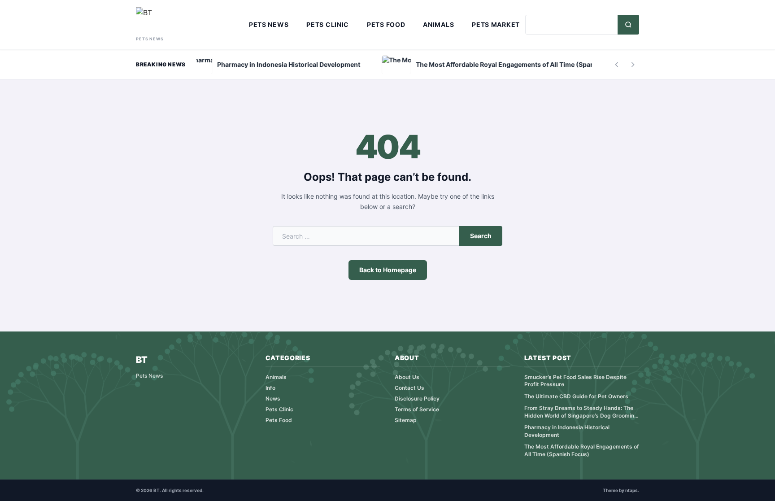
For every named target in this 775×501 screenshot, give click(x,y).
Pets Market (496, 24)
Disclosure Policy (417, 398)
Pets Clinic (327, 24)
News (273, 398)
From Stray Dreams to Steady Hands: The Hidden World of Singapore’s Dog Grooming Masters (581, 412)
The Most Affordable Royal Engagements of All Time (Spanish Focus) (581, 450)
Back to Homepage (387, 270)
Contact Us (409, 387)
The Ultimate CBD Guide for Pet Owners (576, 396)
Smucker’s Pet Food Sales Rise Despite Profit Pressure (575, 381)
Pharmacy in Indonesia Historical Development (567, 431)
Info (270, 387)
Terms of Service (417, 409)
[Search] (628, 25)
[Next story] (633, 64)
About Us (407, 377)
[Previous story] (616, 64)
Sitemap (406, 420)
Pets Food (386, 24)
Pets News (268, 24)
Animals (438, 24)
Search (481, 236)
